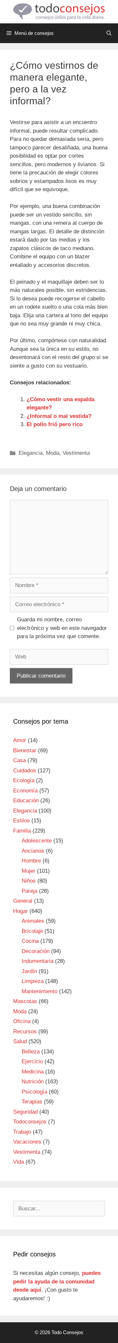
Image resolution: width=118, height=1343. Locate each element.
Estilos (21, 820)
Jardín (29, 971)
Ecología (23, 780)
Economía (25, 791)
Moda (52, 453)
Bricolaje (32, 931)
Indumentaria (37, 961)
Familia (22, 831)
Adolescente (37, 841)
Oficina (21, 1021)
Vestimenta (76, 453)
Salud (20, 1041)
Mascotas (25, 1001)
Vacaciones (27, 1142)
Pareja (29, 891)
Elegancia (31, 453)
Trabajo (22, 1132)
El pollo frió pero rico (55, 424)
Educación (26, 800)
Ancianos (33, 851)
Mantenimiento (39, 991)
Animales (33, 921)
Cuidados (24, 770)
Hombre (31, 861)
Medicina (33, 1072)
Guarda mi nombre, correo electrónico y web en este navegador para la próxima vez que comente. (62, 627)
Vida (18, 1162)
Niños (29, 881)
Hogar (20, 911)
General (22, 901)
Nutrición (33, 1081)
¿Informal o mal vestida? (59, 416)
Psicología (34, 1092)
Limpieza (33, 981)
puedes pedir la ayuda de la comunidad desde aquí (57, 1281)
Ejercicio (32, 1061)
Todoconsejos (30, 1122)
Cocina (30, 941)
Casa (19, 760)
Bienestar (24, 750)
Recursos (25, 1031)
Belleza (31, 1051)
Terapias (32, 1101)
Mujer (28, 871)
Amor (19, 740)
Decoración (35, 951)
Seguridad (25, 1112)
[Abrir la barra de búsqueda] (109, 33)
